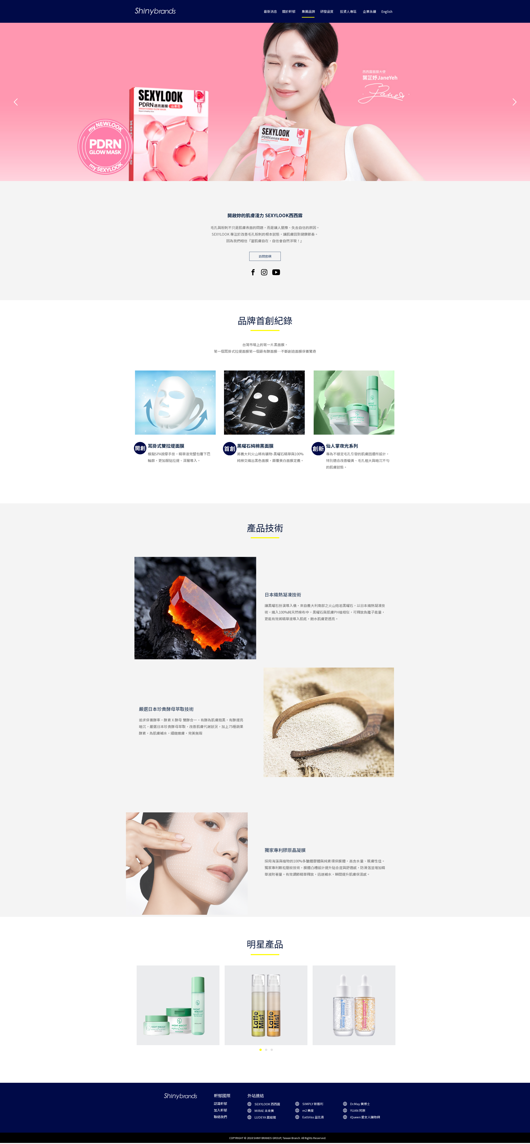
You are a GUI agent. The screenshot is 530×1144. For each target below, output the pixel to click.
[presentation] (132, 1009)
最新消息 (270, 11)
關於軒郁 (288, 11)
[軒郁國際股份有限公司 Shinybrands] (155, 11)
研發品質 (327, 11)
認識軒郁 (220, 1103)
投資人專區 (348, 11)
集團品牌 (308, 11)
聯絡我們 (220, 1116)
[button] (265, 256)
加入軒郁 (220, 1110)
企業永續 (369, 11)
